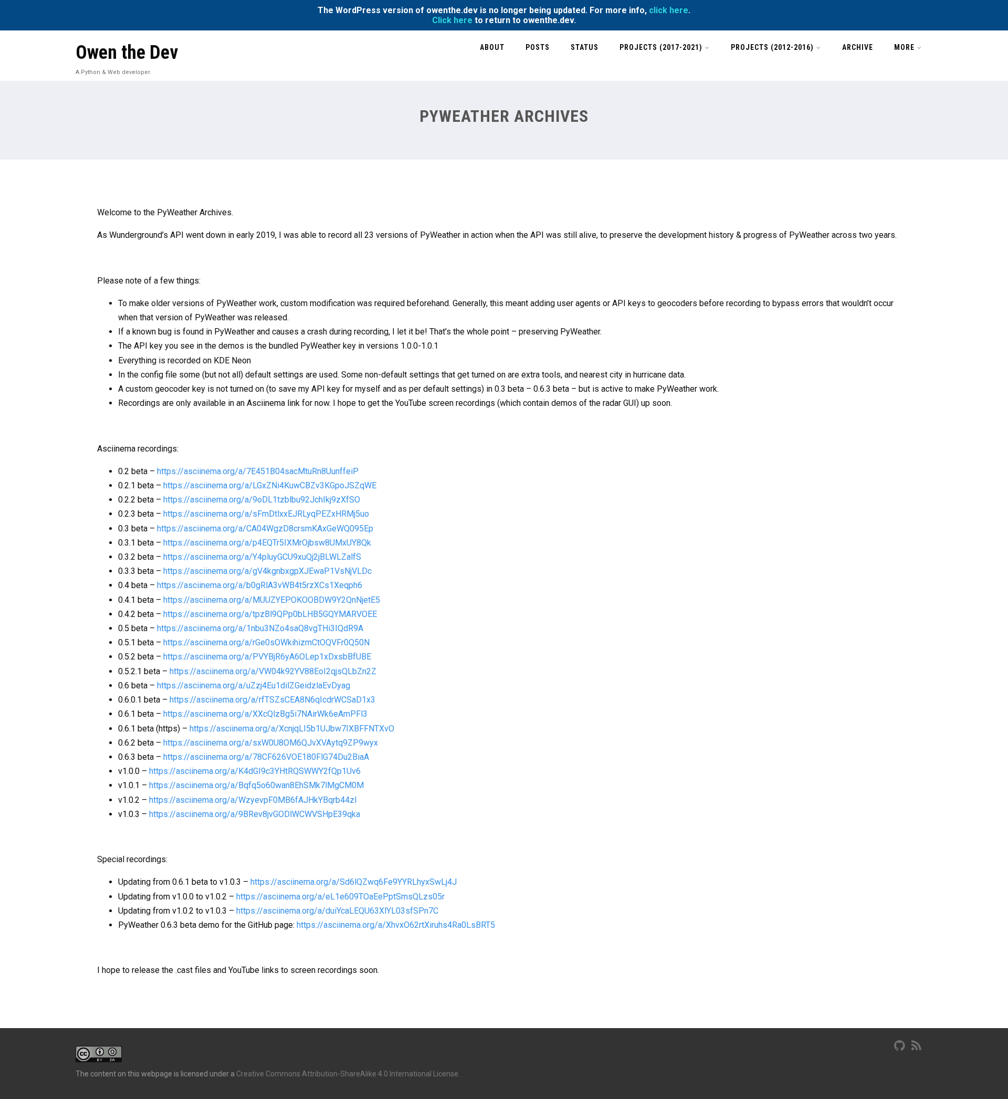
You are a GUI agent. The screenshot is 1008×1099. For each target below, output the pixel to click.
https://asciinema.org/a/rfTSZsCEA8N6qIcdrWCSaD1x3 (272, 700)
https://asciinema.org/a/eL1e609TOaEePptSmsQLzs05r (340, 897)
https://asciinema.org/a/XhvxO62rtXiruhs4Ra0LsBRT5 (396, 925)
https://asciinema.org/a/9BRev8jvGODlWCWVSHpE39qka (254, 814)
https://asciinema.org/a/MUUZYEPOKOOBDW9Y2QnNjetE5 (271, 600)
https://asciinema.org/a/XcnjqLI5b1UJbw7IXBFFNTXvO (292, 729)
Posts (538, 47)
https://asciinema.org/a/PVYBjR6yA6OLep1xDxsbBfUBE (267, 657)
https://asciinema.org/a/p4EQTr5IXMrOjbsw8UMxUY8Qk (267, 543)
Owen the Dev (127, 52)
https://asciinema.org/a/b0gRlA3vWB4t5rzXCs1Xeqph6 (259, 585)
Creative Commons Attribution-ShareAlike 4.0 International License (347, 1074)
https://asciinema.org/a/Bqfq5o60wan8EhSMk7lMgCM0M (256, 785)
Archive (857, 47)
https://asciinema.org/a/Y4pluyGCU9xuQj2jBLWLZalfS (262, 557)
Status (584, 47)
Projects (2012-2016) (772, 47)
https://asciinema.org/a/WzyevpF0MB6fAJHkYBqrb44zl (252, 800)
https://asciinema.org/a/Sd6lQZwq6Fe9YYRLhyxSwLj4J (353, 882)
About (492, 47)
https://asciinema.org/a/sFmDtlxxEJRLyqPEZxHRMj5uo (266, 514)
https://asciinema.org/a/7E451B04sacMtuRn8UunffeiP (258, 471)
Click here (452, 20)
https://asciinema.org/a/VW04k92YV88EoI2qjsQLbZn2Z (273, 671)
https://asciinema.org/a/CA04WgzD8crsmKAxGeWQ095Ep (265, 528)
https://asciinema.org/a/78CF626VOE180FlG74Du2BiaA (266, 757)
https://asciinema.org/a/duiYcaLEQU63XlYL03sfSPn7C (337, 911)
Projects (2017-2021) (661, 47)
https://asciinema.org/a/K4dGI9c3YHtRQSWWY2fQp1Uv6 (255, 771)
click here (668, 10)
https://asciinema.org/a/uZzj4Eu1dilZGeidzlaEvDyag (253, 685)
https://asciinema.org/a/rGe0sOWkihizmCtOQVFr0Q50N (266, 642)
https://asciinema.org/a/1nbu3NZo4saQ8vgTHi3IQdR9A (260, 628)
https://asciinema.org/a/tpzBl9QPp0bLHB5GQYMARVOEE (270, 614)
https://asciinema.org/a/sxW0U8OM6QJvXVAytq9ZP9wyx (270, 743)
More (904, 47)
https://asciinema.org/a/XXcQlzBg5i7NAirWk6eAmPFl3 (265, 714)
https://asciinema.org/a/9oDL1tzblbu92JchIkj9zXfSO (261, 500)
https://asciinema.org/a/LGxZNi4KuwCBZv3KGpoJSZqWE (269, 485)
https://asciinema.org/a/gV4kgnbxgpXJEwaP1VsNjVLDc (267, 571)
